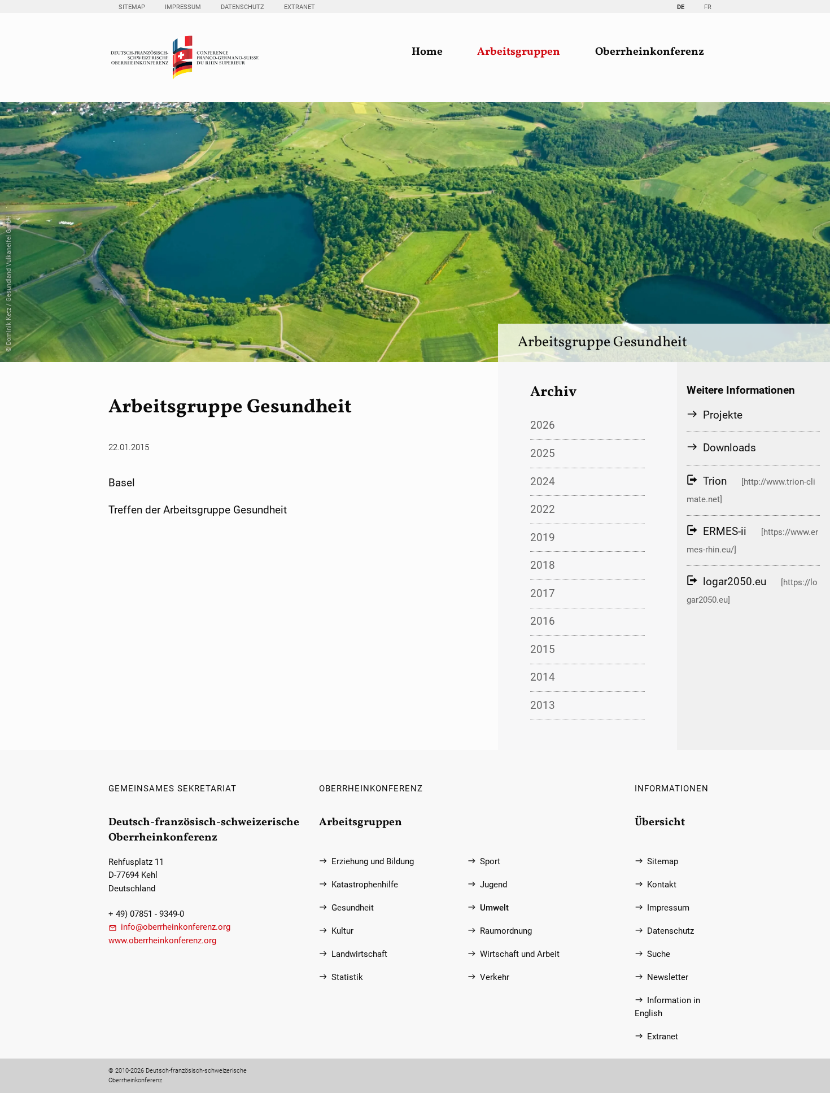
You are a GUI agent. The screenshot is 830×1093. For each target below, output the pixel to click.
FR (707, 7)
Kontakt (661, 885)
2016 (542, 621)
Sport (490, 861)
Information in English (667, 1007)
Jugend (493, 885)
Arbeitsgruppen (518, 52)
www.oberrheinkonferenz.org (162, 941)
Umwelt (494, 908)
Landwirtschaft (359, 954)
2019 (542, 537)
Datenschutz (242, 7)
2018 (542, 565)
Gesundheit (352, 908)
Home (427, 52)
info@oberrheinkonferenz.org (175, 927)
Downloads (729, 447)
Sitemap (132, 7)
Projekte (722, 414)
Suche (658, 954)
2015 (542, 649)
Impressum (183, 7)
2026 (542, 425)
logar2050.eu (734, 581)
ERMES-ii (724, 531)
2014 (542, 676)
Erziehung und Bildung (372, 861)
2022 (542, 509)
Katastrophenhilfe (364, 885)
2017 (542, 593)
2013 (542, 705)
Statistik (347, 977)
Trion (715, 480)
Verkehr (494, 977)
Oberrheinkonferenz (649, 52)
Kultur (342, 931)
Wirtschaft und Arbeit (520, 954)
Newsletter (667, 977)
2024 (542, 481)
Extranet (299, 7)
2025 (542, 453)
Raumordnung (506, 931)
